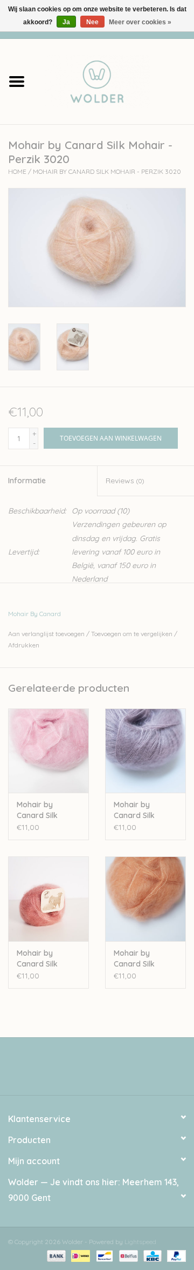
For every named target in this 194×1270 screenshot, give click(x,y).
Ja (66, 22)
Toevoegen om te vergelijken (132, 634)
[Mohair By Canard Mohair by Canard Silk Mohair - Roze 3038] (48, 750)
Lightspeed (140, 1242)
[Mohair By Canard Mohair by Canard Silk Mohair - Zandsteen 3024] (145, 898)
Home (17, 171)
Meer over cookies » (140, 22)
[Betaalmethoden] (55, 1255)
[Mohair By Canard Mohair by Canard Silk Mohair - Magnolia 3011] (145, 750)
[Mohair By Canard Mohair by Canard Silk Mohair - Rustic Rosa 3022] (48, 898)
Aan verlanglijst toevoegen (46, 634)
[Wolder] (113, 80)
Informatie (27, 480)
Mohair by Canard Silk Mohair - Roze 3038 (42, 810)
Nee (92, 22)
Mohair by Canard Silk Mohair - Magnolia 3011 (138, 810)
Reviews (125, 480)
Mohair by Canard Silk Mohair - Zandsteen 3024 (143, 958)
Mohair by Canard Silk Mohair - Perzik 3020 (107, 171)
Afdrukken (23, 645)
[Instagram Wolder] (106, 1070)
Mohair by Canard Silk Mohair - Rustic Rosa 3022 (43, 958)
